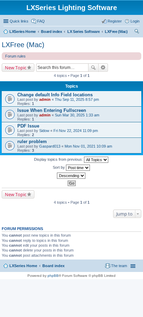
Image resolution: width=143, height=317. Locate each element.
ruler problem (32, 141)
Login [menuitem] (135, 21)
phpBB (53, 276)
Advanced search (103, 67)
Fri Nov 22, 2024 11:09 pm (75, 131)
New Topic (15, 67)
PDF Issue (28, 126)
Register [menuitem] (115, 21)
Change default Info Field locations (55, 94)
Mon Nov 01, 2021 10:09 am (88, 146)
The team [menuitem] (119, 266)
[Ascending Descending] (71, 176)
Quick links (19, 21)
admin (45, 99)
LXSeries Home (23, 266)
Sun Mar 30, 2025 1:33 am (77, 115)
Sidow (44, 131)
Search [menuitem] (137, 32)
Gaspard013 (49, 146)
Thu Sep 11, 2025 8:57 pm (77, 99)
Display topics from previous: (59, 159)
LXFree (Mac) (23, 45)
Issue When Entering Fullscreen (51, 110)
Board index (53, 266)
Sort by (59, 167)
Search (93, 67)
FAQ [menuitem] (41, 21)
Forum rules (15, 56)
